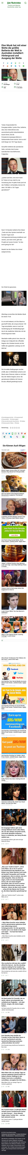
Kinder (17, 423)
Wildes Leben (7, 77)
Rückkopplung (10, 1135)
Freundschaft (19, 417)
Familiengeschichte (7, 417)
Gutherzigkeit (14, 419)
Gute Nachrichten (14, 3)
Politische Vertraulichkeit (8, 1134)
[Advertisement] (14, 28)
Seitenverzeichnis (19, 1135)
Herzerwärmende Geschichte (10, 421)
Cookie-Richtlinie (21, 1134)
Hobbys (23, 421)
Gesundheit (5, 419)
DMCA (3, 1135)
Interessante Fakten (8, 423)
